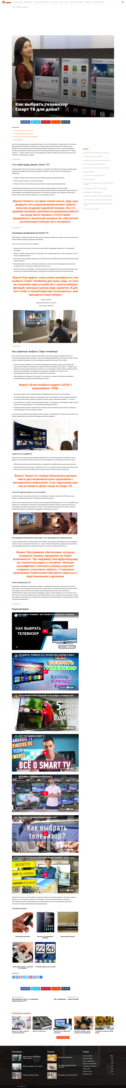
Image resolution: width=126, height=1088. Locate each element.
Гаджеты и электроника (22, 7)
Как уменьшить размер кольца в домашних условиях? (98, 196)
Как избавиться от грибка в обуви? (93, 192)
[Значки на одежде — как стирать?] (16, 1066)
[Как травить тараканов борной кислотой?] (52, 1066)
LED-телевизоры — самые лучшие (66, 999)
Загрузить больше (62, 1037)
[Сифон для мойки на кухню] (16, 1075)
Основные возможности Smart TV (23, 133)
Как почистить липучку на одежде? (93, 156)
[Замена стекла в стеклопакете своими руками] (16, 1058)
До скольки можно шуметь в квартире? (94, 164)
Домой (13, 7)
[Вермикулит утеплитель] (52, 1058)
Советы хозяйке (78, 1028)
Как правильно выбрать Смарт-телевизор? (26, 136)
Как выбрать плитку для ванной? (67, 1075)
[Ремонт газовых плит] (42, 1023)
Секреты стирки (16, 1028)
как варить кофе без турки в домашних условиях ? (97, 160)
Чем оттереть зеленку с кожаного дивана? (95, 188)
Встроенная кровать (89, 179)
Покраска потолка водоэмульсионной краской (96, 167)
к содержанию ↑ (16, 159)
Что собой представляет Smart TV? (24, 130)
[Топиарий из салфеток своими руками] (104, 1023)
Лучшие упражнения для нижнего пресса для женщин (98, 199)
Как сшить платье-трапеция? (91, 209)
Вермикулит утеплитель (65, 1057)
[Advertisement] (63, 22)
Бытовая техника (37, 1028)
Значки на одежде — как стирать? (33, 1066)
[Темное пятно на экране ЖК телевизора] (63, 1023)
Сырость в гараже (89, 171)
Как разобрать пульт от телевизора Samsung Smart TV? (25, 1000)
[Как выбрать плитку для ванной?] (52, 1075)
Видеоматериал (18, 139)
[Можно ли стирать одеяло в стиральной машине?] (21, 1023)
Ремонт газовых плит (39, 1031)
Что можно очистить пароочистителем (94, 175)
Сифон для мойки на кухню (31, 1075)
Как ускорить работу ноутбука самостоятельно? (97, 152)
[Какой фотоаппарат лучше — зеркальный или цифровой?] (83, 1023)
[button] (123, 2)
